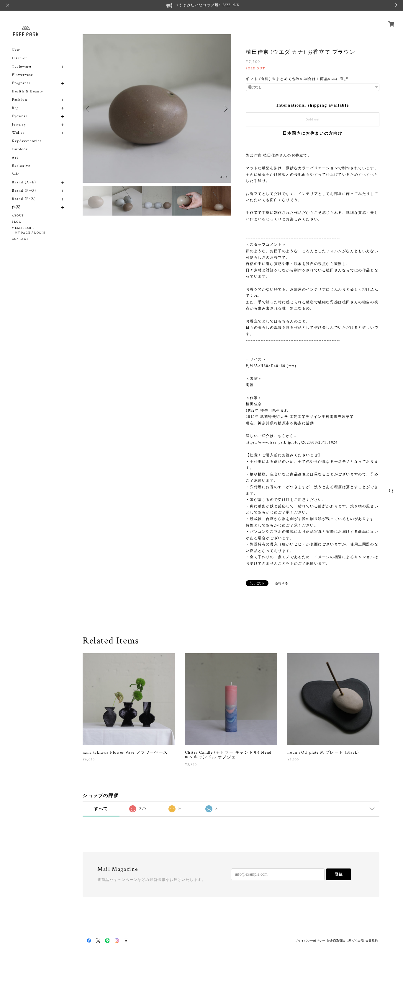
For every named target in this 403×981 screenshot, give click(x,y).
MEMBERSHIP (23, 228)
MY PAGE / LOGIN (30, 233)
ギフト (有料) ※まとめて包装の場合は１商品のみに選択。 (299, 79)
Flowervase (22, 75)
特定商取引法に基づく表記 (345, 940)
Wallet (18, 133)
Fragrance (21, 83)
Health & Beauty (27, 91)
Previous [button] (88, 109)
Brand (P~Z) (24, 199)
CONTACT (20, 239)
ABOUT (18, 216)
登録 (339, 874)
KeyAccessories (27, 141)
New (16, 50)
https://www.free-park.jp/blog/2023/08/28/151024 (292, 442)
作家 (16, 207)
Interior (19, 58)
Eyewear (19, 116)
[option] (157, 108)
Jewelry (19, 124)
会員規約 (372, 940)
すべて (101, 808)
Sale (15, 174)
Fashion (19, 100)
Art (15, 157)
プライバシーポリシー (310, 940)
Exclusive (21, 166)
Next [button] (225, 109)
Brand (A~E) (24, 182)
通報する (282, 583)
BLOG (16, 222)
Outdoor (20, 149)
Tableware (21, 67)
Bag (15, 108)
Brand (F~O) (24, 191)
